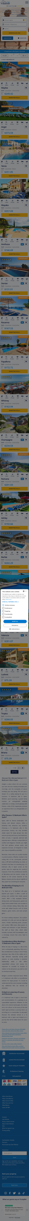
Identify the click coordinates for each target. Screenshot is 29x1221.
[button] (14, 602)
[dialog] (14, 610)
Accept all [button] (15, 621)
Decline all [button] (15, 625)
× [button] (25, 591)
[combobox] (23, 591)
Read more (8, 599)
